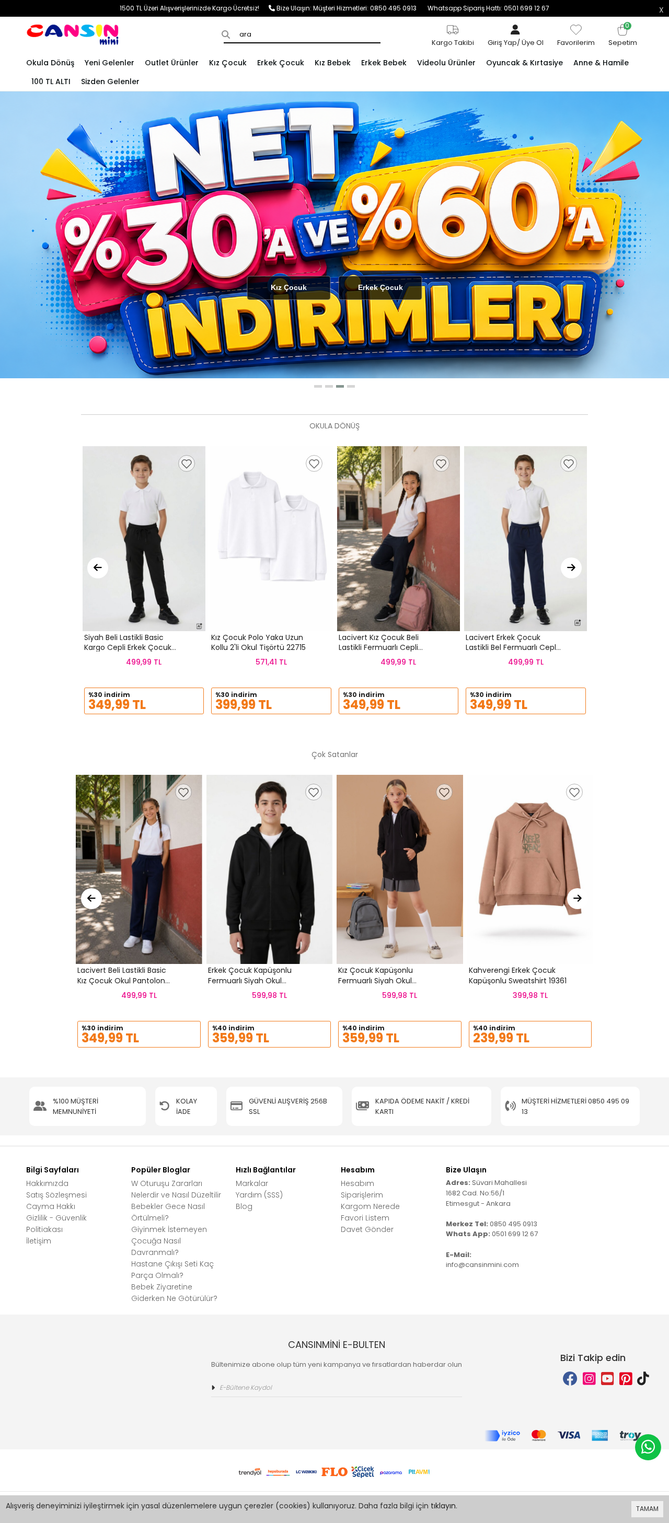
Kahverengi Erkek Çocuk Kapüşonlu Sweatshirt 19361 (518, 975)
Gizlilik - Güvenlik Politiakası (56, 1224)
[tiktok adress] (643, 1379)
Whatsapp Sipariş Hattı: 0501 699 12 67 (488, 8)
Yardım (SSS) (259, 1195)
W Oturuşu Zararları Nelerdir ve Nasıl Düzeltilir (176, 1189)
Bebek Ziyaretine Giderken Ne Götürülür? (174, 1293)
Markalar (252, 1183)
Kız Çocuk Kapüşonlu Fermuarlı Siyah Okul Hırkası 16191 (375, 980)
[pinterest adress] (625, 1379)
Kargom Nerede (370, 1206)
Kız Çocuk (289, 287)
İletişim (38, 1241)
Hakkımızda (47, 1183)
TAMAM (647, 1508)
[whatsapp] (648, 1447)
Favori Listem (365, 1218)
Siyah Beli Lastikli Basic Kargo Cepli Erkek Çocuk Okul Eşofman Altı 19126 (127, 647)
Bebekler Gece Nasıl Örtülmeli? (168, 1212)
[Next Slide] (571, 567)
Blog (244, 1206)
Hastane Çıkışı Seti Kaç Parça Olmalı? (172, 1270)
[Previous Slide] (97, 567)
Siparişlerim (362, 1195)
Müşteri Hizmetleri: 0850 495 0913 (370, 8)
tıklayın (443, 1506)
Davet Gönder (367, 1229)
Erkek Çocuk (380, 287)
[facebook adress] (570, 1379)
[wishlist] (186, 463)
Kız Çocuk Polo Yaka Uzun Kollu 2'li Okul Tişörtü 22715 (258, 642)
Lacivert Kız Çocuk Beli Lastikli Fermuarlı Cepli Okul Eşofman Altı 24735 (383, 647)
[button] (318, 386)
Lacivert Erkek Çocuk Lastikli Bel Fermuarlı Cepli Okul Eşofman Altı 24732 (512, 647)
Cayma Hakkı (50, 1206)
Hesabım (357, 1183)
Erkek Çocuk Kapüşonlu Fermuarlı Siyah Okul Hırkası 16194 (250, 980)
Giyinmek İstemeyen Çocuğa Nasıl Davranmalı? (169, 1241)
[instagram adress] (589, 1379)
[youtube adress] (607, 1379)
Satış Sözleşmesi (56, 1195)
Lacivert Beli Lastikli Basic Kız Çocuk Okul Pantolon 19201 (121, 980)
